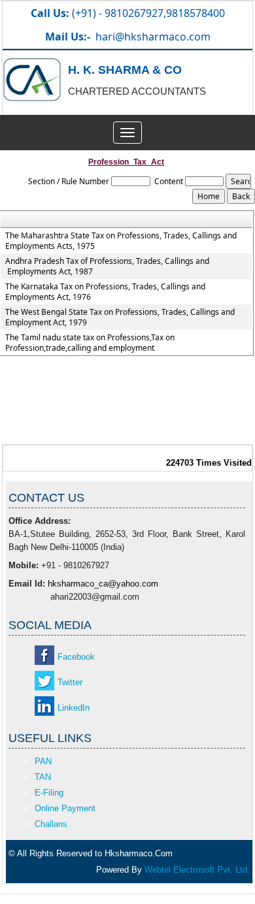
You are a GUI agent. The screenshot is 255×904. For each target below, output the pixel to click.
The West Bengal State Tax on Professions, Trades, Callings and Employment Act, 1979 (120, 317)
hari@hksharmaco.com (153, 36)
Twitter (70, 682)
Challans (51, 824)
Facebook (76, 657)
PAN (43, 761)
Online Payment (65, 808)
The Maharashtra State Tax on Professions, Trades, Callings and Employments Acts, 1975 (121, 241)
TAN (43, 777)
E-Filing (49, 793)
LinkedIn (74, 708)
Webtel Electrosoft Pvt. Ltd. (197, 870)
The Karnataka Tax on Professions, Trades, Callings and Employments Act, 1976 (105, 292)
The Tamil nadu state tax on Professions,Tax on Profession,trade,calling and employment (90, 342)
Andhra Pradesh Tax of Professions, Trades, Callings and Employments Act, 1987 (107, 266)
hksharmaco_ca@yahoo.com (103, 584)
